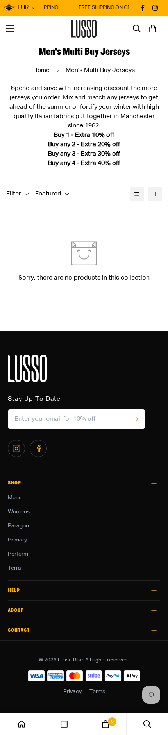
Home (41, 70)
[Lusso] (84, 28)
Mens (14, 497)
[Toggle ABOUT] (154, 610)
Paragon (18, 526)
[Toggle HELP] (154, 590)
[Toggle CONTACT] (154, 630)
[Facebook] (38, 448)
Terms (97, 691)
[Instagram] (16, 448)
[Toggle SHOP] (154, 483)
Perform (18, 554)
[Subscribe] (135, 419)
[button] (153, 29)
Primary (17, 540)
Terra (14, 568)
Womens (19, 511)
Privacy (72, 691)
